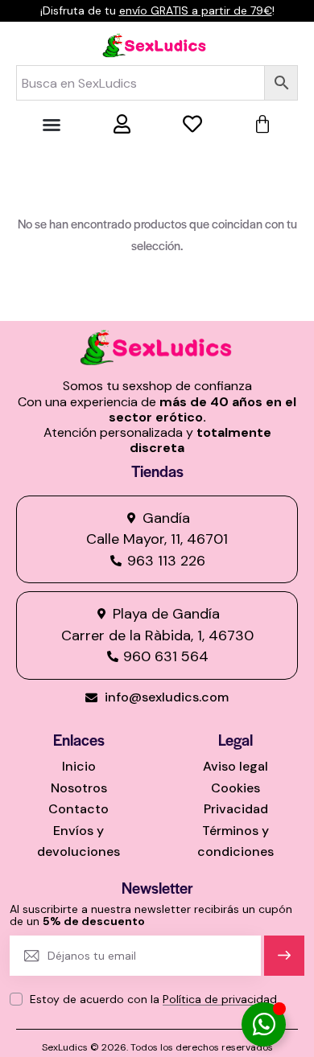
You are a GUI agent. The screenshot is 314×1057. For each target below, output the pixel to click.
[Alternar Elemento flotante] (264, 1024)
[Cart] (262, 124)
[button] (51, 124)
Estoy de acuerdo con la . (154, 999)
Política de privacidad (220, 999)
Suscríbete (284, 962)
